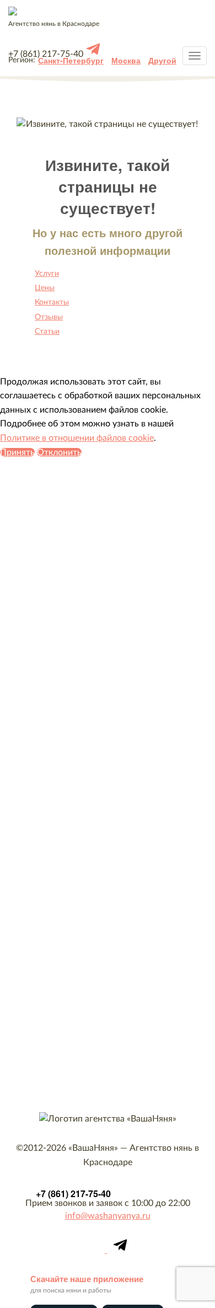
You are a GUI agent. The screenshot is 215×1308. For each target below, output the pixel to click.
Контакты (52, 302)
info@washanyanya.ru (107, 1215)
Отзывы (49, 317)
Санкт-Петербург (71, 60)
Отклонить (59, 452)
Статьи (47, 331)
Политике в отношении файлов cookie (77, 438)
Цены (45, 288)
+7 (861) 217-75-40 (73, 1193)
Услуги (47, 273)
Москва (126, 60)
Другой (162, 60)
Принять (17, 452)
